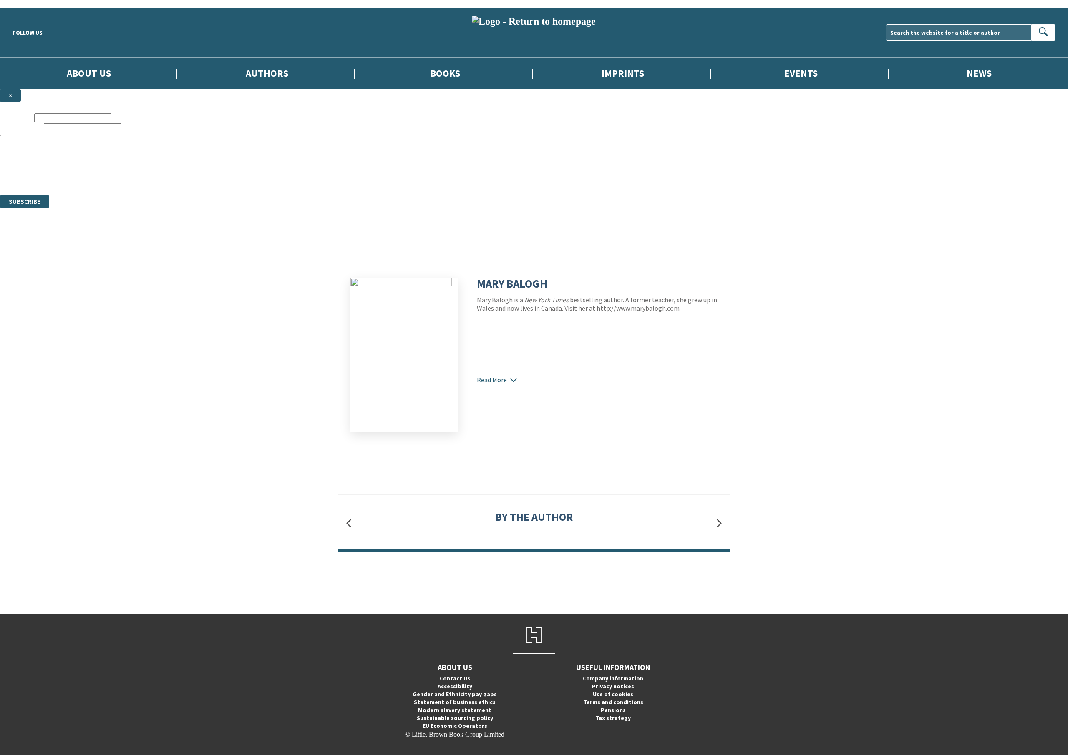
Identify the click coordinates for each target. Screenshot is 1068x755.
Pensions (613, 710)
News (979, 73)
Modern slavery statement (454, 710)
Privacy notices (613, 686)
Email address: (21, 127)
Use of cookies (613, 694)
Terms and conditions (613, 702)
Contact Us (455, 678)
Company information (613, 678)
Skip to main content (27, 3)
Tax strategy (613, 718)
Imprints (623, 73)
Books (445, 73)
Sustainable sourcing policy (455, 718)
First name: (16, 117)
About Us (89, 73)
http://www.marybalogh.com (638, 308)
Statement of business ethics (455, 702)
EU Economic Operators (455, 726)
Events (801, 73)
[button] (349, 523)
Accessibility (455, 686)
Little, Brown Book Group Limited (103, 160)
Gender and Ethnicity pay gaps (455, 694)
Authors (267, 73)
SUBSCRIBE (24, 201)
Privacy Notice (164, 175)
